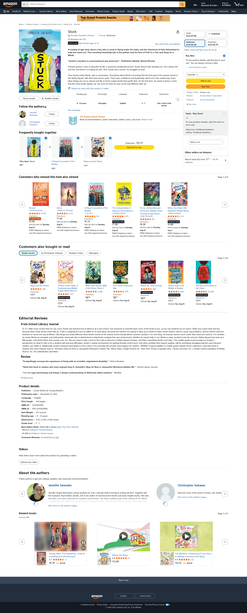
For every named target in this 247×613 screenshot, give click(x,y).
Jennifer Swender (78, 35)
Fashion (159, 11)
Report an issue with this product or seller (90, 88)
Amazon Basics (46, 11)
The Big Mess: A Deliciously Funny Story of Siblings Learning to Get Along (193, 555)
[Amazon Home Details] (198, 11)
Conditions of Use (88, 605)
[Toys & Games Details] (215, 11)
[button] (6, 11)
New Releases (76, 11)
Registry (169, 11)
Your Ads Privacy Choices (155, 605)
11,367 (211, 291)
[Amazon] (10, 4)
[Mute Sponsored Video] (83, 548)
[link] (66, 147)
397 (127, 291)
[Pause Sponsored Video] (83, 542)
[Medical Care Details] (36, 11)
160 (44, 289)
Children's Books (32, 24)
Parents (77, 24)
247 (71, 294)
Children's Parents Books (40, 430)
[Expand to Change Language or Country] (197, 5)
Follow (52, 114)
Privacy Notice (102, 605)
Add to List (195, 142)
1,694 (100, 291)
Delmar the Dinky (120, 555)
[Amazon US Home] (96, 597)
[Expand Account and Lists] (218, 5)
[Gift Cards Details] (146, 11)
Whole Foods (103, 11)
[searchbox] (104, 4)
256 (182, 291)
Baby (233, 11)
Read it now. (147, 119)
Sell (150, 11)
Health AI (16, 11)
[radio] (195, 34)
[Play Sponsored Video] (123, 536)
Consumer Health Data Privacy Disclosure (126, 605)
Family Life (67, 24)
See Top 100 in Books (68, 427)
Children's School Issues (42, 433)
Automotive (223, 11)
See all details (74, 110)
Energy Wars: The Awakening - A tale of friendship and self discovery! (67, 555)
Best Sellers (61, 11)
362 (154, 289)
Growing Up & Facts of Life (51, 24)
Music (178, 11)
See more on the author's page (62, 505)
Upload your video (29, 462)
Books (130, 11)
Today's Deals (118, 11)
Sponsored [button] (23, 517)
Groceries (89, 11)
